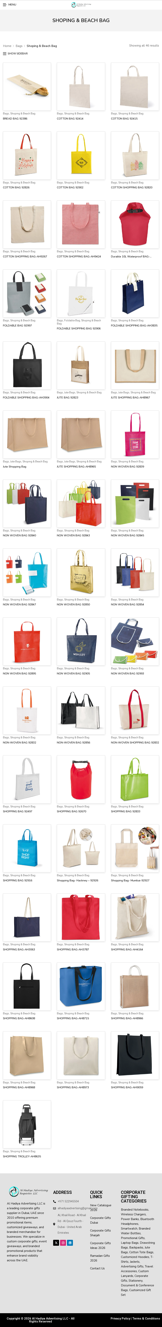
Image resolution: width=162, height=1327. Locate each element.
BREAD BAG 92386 (15, 119)
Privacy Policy (120, 1318)
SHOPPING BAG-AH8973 (73, 1087)
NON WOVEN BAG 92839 (127, 467)
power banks (130, 1219)
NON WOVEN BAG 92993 (127, 673)
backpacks (136, 1247)
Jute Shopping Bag (14, 467)
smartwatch (129, 1229)
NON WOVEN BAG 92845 (127, 535)
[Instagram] (63, 1243)
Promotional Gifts (133, 1238)
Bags (19, 46)
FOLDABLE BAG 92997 (17, 325)
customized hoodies (135, 1257)
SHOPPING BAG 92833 (125, 811)
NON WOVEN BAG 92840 (19, 535)
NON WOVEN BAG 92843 (73, 535)
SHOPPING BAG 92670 (71, 811)
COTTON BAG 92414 (70, 119)
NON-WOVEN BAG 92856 (73, 742)
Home (7, 46)
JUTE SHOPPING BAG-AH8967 (130, 397)
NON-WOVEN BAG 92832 (19, 742)
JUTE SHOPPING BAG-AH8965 (76, 467)
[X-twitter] (56, 1243)
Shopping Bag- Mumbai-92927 (130, 880)
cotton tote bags (141, 1252)
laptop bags (129, 1243)
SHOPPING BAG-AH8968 (19, 1087)
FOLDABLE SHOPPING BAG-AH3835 (134, 325)
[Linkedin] (70, 1243)
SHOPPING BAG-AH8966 (127, 1018)
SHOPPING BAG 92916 (17, 880)
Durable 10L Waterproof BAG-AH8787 (130, 257)
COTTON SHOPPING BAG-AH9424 (79, 256)
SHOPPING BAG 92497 (17, 811)
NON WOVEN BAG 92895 (19, 673)
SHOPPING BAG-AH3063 (19, 949)
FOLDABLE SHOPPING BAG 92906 (79, 328)
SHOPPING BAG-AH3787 (73, 949)
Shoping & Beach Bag (22, 113)
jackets (134, 1262)
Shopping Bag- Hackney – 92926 (77, 880)
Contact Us (97, 1268)
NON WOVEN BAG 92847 (19, 604)
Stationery (135, 1281)
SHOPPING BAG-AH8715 (73, 1018)
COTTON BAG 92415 (124, 119)
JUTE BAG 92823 (67, 397)
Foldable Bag (72, 320)
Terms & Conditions (146, 1318)
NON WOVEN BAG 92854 (127, 604)
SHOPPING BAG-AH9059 (127, 1087)
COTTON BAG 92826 (16, 187)
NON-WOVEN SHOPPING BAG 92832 (135, 742)
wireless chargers (133, 1214)
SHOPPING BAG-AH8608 (19, 1018)
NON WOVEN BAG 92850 (73, 604)
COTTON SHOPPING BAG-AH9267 (25, 256)
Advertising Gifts (132, 1266)
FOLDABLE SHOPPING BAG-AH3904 (26, 397)
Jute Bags (69, 392)
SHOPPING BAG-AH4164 (127, 949)
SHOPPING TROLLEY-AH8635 (22, 1156)
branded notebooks (134, 1210)
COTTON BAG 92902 (70, 187)
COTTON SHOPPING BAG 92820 (131, 187)
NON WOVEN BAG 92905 (73, 673)
